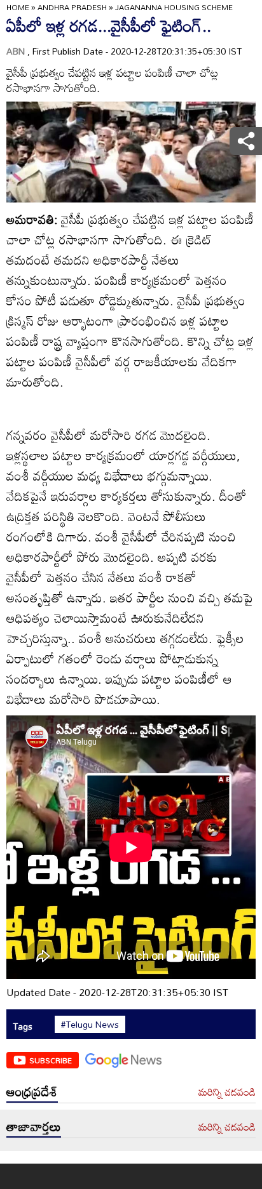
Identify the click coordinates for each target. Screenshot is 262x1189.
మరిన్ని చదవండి (227, 1092)
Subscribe (50, 1060)
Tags (22, 1026)
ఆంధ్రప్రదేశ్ (32, 1091)
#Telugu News (90, 1025)
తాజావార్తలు (33, 1126)
